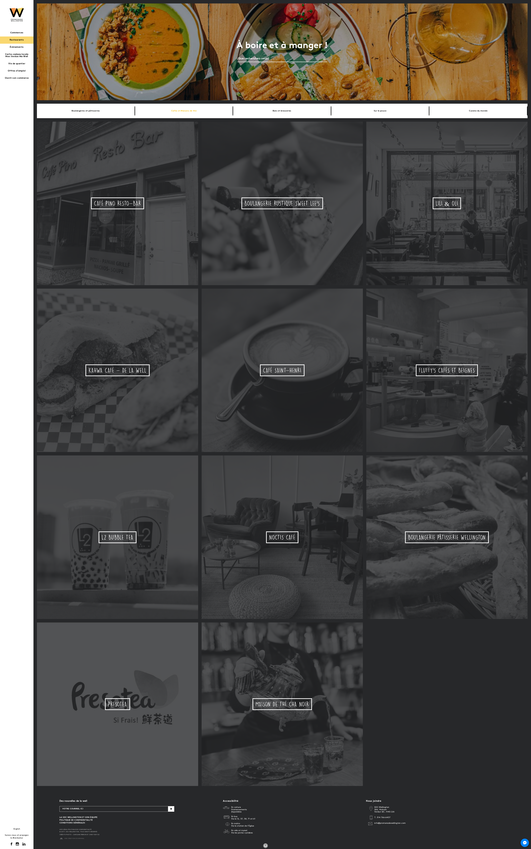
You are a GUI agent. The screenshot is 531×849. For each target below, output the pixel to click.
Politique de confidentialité (76, 820)
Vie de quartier (16, 64)
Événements (17, 47)
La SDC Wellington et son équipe (78, 817)
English (16, 829)
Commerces (16, 33)
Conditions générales (72, 823)
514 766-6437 (383, 817)
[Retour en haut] (265, 845)
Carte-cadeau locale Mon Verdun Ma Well (16, 55)
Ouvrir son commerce (17, 78)
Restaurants (17, 40)
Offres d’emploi (17, 71)
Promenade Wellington (17, 14)
